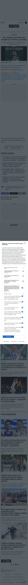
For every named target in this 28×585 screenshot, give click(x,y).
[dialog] (14, 292)
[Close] (25, 243)
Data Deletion (6, 341)
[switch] (23, 271)
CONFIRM (8, 336)
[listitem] (14, 268)
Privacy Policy (22, 341)
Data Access (14, 341)
